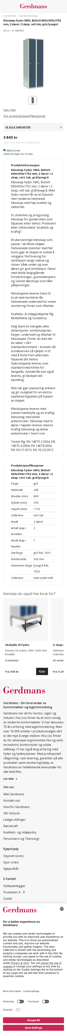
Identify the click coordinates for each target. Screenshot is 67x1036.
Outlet (7, 899)
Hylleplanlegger (14, 886)
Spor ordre (11, 862)
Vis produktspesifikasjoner (24, 116)
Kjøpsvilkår (11, 869)
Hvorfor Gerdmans (16, 807)
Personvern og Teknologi (21, 839)
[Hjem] (33, 6)
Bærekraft (10, 826)
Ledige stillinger (14, 820)
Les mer (9, 110)
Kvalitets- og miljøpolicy (19, 832)
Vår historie (11, 813)
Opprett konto (13, 856)
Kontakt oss (11, 800)
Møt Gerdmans (13, 794)
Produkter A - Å (14, 892)
